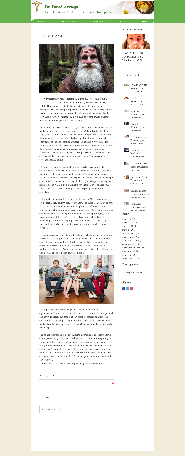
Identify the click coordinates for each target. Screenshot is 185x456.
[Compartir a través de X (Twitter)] (47, 375)
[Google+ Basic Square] (131, 288)
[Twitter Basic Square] (127, 288)
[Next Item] (146, 41)
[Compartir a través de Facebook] (40, 375)
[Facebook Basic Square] (123, 288)
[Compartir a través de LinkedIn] (53, 375)
